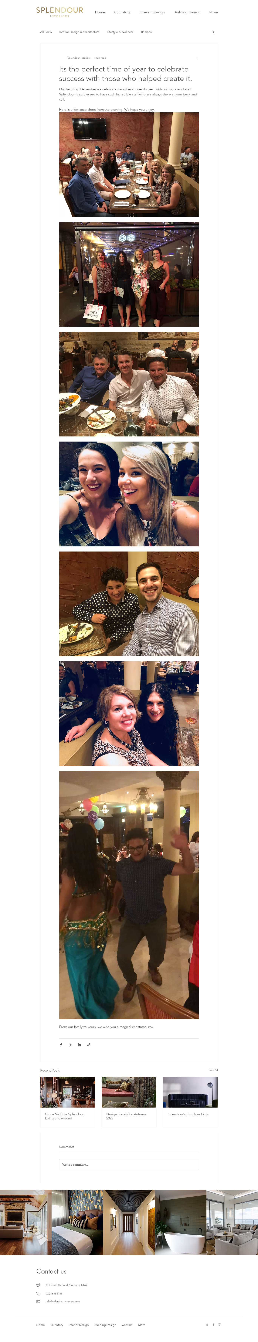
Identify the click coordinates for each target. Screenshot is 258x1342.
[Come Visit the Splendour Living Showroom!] (67, 1092)
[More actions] (196, 57)
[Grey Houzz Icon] (207, 1325)
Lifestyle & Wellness (120, 32)
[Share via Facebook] (61, 1044)
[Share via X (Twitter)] (70, 1044)
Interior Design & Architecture (79, 32)
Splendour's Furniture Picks (188, 1114)
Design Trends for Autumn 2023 (126, 1116)
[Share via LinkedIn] (79, 1044)
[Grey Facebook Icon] (213, 1325)
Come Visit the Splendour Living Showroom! (64, 1116)
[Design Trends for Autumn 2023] (129, 1092)
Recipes (146, 32)
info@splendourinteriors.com (63, 1301)
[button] (213, 31)
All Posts (46, 32)
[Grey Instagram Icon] (219, 1325)
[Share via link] (88, 1044)
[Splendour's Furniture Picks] (190, 1092)
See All (213, 1070)
